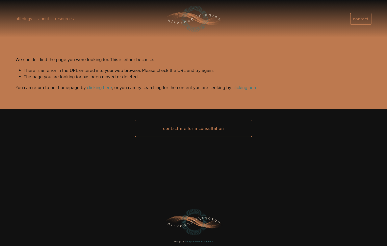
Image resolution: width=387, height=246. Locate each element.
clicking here (99, 87)
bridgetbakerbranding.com (199, 241)
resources (64, 19)
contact (360, 19)
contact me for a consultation (193, 128)
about (43, 19)
